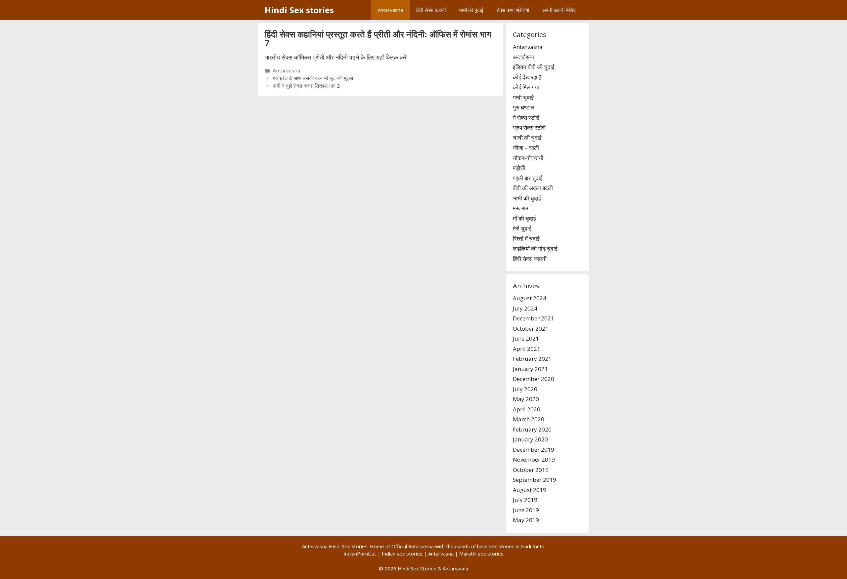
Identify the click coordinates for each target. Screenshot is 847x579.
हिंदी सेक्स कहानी (431, 10)
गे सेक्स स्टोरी (526, 117)
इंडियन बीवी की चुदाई (534, 67)
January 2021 (530, 369)
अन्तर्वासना (523, 57)
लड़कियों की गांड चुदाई (535, 248)
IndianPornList (359, 553)
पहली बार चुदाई (528, 178)
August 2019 (529, 490)
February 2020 (532, 429)
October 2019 (531, 470)
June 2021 (526, 338)
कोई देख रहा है (527, 77)
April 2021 (526, 348)
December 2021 (533, 318)
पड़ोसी (519, 168)
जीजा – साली (526, 147)
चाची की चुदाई (527, 138)
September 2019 (534, 479)
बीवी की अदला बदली (533, 188)
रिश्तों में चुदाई (526, 238)
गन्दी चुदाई (523, 97)
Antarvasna (390, 10)
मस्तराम (520, 208)
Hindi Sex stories (299, 10)
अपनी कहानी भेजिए (559, 10)
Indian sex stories (402, 553)
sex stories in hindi (510, 546)
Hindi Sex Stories (417, 568)
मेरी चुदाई (522, 228)
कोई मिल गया (526, 87)
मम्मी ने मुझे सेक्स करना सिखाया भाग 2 (306, 85)
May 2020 (526, 399)
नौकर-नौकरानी (528, 158)
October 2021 (531, 328)
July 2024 (525, 308)
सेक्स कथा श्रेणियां (512, 10)
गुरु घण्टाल (523, 107)
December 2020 (533, 379)
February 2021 (532, 358)
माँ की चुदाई (524, 218)
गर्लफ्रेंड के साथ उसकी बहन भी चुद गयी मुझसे (313, 78)
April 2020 (526, 409)
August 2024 (529, 298)
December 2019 (533, 449)
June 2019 (526, 510)
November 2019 (534, 459)
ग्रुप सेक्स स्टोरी (529, 127)
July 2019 (525, 500)
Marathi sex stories (481, 553)
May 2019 (526, 520)
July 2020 (525, 389)
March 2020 (528, 419)
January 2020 (530, 439)
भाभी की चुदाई (471, 10)
